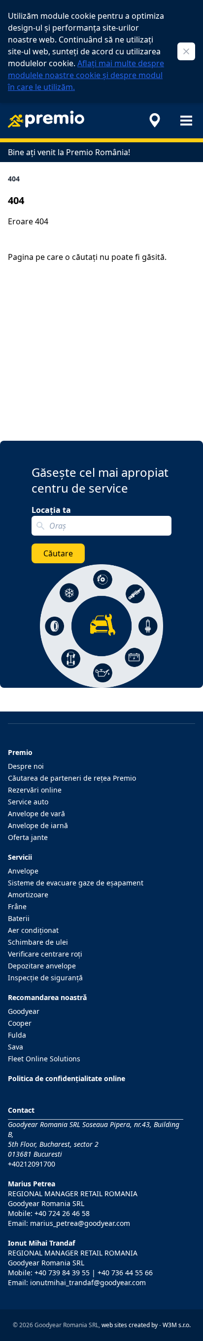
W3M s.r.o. (177, 1325)
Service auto (28, 801)
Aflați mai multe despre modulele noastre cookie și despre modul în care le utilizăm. (86, 75)
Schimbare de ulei (38, 942)
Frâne (17, 906)
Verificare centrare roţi (45, 954)
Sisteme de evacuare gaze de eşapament (75, 882)
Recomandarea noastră (47, 997)
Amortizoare (28, 894)
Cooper (20, 1023)
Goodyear (23, 1011)
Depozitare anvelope (42, 965)
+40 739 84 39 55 (62, 1272)
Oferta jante (28, 837)
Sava (15, 1046)
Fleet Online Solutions (44, 1058)
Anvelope (23, 871)
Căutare (58, 553)
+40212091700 (31, 1164)
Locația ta (51, 509)
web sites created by (130, 1325)
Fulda (17, 1035)
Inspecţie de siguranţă (45, 977)
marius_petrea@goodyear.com (80, 1223)
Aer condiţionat (33, 930)
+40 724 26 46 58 (62, 1213)
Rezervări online (35, 790)
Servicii (20, 857)
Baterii (19, 918)
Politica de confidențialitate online (66, 1078)
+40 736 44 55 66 (125, 1272)
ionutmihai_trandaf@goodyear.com (88, 1282)
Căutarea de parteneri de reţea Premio (72, 778)
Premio (20, 752)
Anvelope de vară (36, 813)
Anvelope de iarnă (38, 825)
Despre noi (26, 766)
